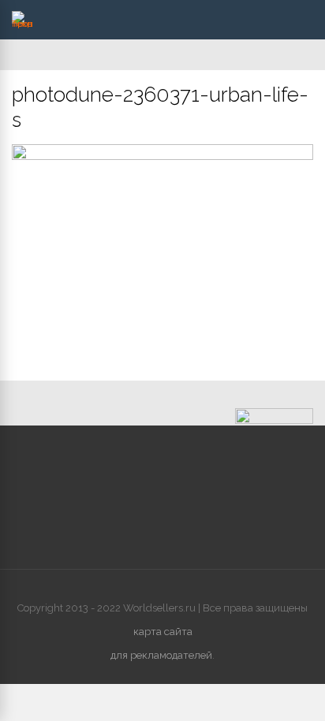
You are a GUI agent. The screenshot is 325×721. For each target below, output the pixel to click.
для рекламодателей (161, 655)
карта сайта (162, 631)
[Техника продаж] (22, 23)
